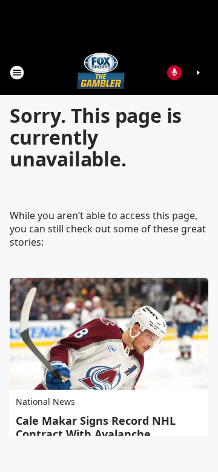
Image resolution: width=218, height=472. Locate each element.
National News (45, 401)
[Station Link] (101, 72)
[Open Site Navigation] (17, 72)
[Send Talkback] (174, 72)
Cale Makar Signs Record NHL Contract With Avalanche (96, 427)
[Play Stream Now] (198, 72)
